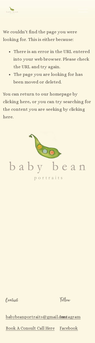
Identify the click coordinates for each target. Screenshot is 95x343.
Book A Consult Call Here (30, 328)
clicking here (16, 101)
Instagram (70, 316)
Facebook (69, 328)
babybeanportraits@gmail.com (36, 316)
